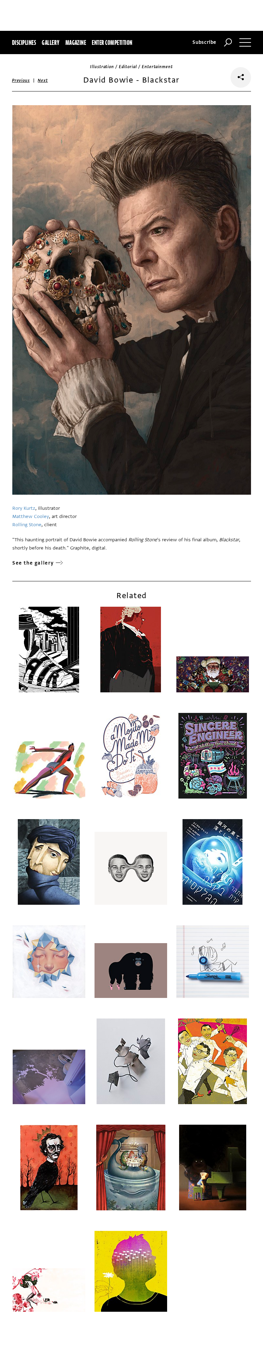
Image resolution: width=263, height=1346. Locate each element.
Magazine (75, 42)
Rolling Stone (26, 524)
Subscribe (204, 42)
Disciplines (24, 42)
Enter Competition (112, 42)
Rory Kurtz (23, 508)
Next (43, 80)
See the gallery (33, 563)
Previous (21, 80)
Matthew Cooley (30, 516)
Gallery (50, 42)
